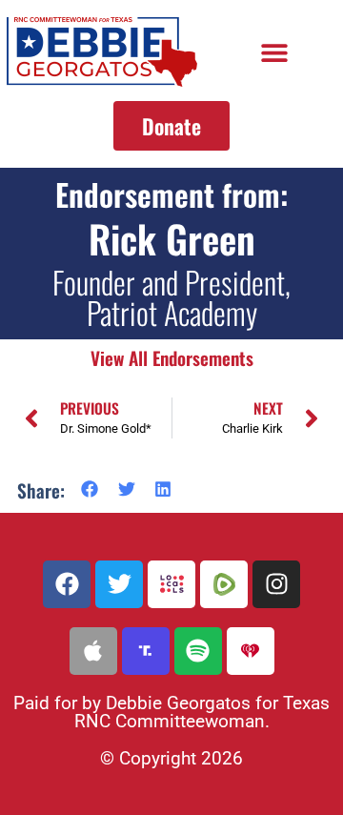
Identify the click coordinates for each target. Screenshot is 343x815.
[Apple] (93, 651)
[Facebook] (67, 584)
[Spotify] (198, 651)
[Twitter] (119, 584)
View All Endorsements (172, 358)
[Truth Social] (146, 651)
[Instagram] (276, 584)
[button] (274, 52)
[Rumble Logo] (224, 584)
